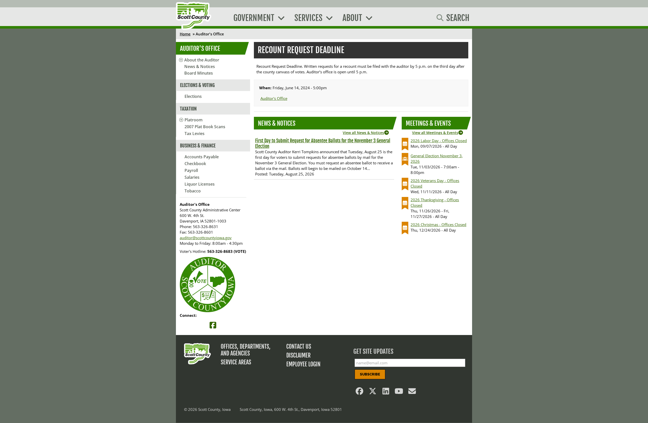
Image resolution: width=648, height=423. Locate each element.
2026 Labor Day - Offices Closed (439, 140)
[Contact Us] (412, 392)
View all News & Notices (363, 132)
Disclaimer (298, 355)
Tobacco (193, 191)
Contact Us (298, 346)
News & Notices (199, 66)
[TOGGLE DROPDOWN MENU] (180, 120)
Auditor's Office (200, 48)
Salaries (192, 177)
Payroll (191, 170)
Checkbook (195, 163)
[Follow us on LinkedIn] (386, 392)
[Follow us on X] (373, 392)
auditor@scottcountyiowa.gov (206, 237)
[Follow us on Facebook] (359, 392)
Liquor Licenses (200, 184)
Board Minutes (198, 73)
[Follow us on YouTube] (399, 392)
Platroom (193, 120)
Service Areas (236, 362)
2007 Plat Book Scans (205, 126)
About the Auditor (201, 60)
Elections (193, 96)
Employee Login (303, 364)
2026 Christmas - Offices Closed (438, 224)
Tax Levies (195, 133)
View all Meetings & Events (435, 132)
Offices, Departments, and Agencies (246, 350)
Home (185, 33)
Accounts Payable (202, 157)
